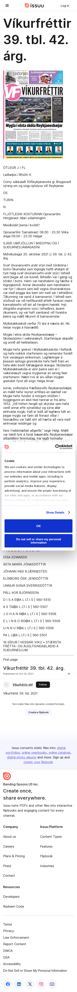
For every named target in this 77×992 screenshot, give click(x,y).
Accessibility (12, 964)
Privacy (8, 931)
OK (38, 526)
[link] (65, 5)
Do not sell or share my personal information (38, 541)
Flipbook (46, 856)
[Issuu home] (34, 5)
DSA (6, 957)
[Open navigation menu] (7, 5)
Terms (7, 924)
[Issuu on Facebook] (8, 984)
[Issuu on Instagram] (41, 984)
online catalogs (59, 753)
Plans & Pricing (14, 856)
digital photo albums (21, 757)
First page (10, 659)
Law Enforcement (16, 937)
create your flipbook (38, 762)
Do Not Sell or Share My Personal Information (35, 970)
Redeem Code (13, 906)
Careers (8, 846)
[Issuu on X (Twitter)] (30, 984)
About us (9, 837)
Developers (11, 897)
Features (46, 846)
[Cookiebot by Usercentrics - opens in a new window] (55, 447)
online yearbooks (34, 753)
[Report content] (70, 674)
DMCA (8, 951)
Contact (9, 875)
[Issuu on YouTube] (52, 984)
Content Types (51, 837)
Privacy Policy (15, 500)
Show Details (55, 512)
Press (7, 866)
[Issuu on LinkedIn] (19, 984)
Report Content (14, 944)
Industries (47, 866)
